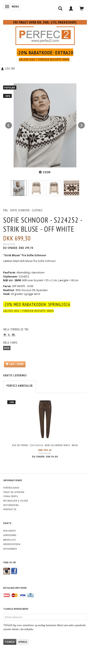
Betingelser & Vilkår (15, 500)
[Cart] (82, 8)
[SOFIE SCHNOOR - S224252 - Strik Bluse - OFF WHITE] (45, 125)
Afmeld (22, 641)
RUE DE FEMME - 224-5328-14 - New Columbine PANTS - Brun (45, 445)
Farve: (10, 342)
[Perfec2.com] (45, 35)
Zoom (46, 172)
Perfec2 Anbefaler (19, 386)
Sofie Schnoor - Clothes (26, 210)
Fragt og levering (13, 492)
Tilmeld (10, 641)
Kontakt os (9, 509)
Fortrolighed (11, 487)
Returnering (11, 505)
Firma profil (10, 496)
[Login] (71, 8)
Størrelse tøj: (16, 329)
